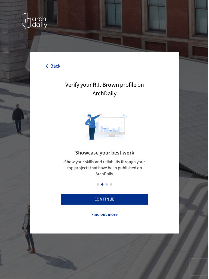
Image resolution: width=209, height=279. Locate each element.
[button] (98, 184)
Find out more (104, 214)
